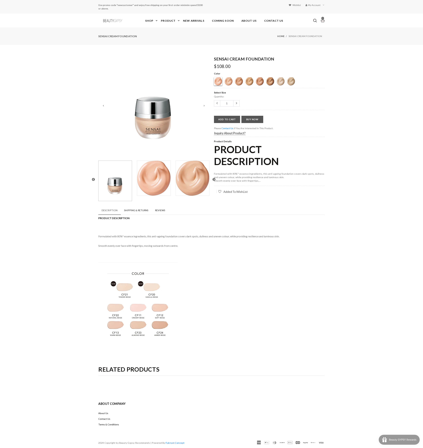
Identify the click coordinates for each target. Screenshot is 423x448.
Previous (103, 105)
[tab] (109, 210)
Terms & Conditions (108, 424)
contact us (227, 128)
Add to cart (227, 119)
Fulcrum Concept (175, 442)
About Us (103, 413)
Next (204, 105)
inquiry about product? (230, 133)
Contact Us (104, 418)
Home (281, 36)
